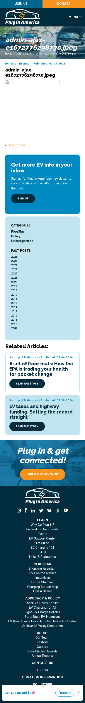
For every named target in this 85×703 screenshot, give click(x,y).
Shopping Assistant (42, 568)
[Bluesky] (49, 511)
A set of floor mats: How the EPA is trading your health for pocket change (41, 369)
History (42, 642)
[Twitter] (41, 511)
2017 (14, 294)
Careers (42, 647)
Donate (63, 4)
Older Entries (17, 145)
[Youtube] (64, 511)
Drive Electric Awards (42, 651)
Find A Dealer (42, 591)
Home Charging (42, 582)
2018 (14, 290)
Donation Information (42, 677)
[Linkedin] (33, 511)
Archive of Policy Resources (42, 626)
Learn (42, 520)
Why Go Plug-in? (42, 524)
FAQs (42, 552)
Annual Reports (43, 655)
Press (42, 670)
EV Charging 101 (42, 547)
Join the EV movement (43, 474)
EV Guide (42, 543)
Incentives (42, 577)
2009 (14, 328)
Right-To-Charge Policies (42, 612)
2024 (14, 265)
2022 (14, 273)
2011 (14, 319)
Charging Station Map (42, 587)
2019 (14, 286)
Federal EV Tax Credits (42, 529)
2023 (14, 269)
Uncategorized (22, 241)
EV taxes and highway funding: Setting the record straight (41, 412)
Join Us (21, 4)
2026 (14, 256)
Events (42, 534)
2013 (14, 311)
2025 (14, 260)
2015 (14, 303)
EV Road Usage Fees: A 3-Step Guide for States (42, 621)
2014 (14, 307)
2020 (14, 282)
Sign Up (23, 198)
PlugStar (17, 231)
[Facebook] (26, 511)
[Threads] (57, 511)
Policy (15, 236)
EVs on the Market (42, 573)
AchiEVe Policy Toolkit (42, 603)
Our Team (42, 637)
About (42, 633)
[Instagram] (20, 511)
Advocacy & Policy (42, 598)
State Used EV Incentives (43, 616)
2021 (14, 277)
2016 (14, 298)
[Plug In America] (33, 17)
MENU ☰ (75, 17)
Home (8, 53)
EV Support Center (42, 538)
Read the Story (27, 383)
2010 (14, 324)
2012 (14, 315)
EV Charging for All (42, 607)
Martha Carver (23, 53)
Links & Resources (42, 556)
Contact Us (42, 663)
